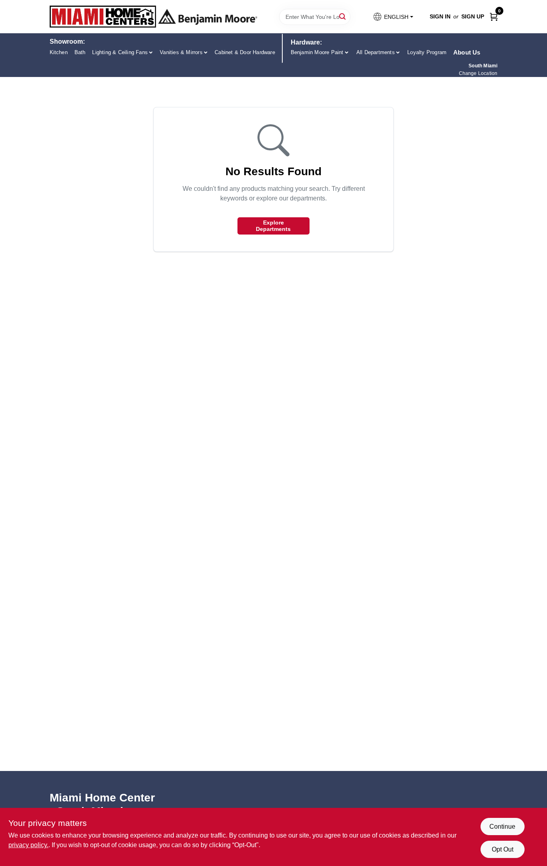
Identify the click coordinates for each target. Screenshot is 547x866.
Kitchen (59, 52)
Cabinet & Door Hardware (245, 52)
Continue (502, 826)
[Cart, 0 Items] (494, 16)
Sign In (440, 16)
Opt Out (502, 849)
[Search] (343, 16)
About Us (467, 52)
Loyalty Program (426, 52)
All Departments (375, 52)
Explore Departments (273, 225)
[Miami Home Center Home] (103, 17)
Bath (80, 52)
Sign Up (472, 16)
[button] (392, 16)
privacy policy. (28, 845)
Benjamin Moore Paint (317, 52)
